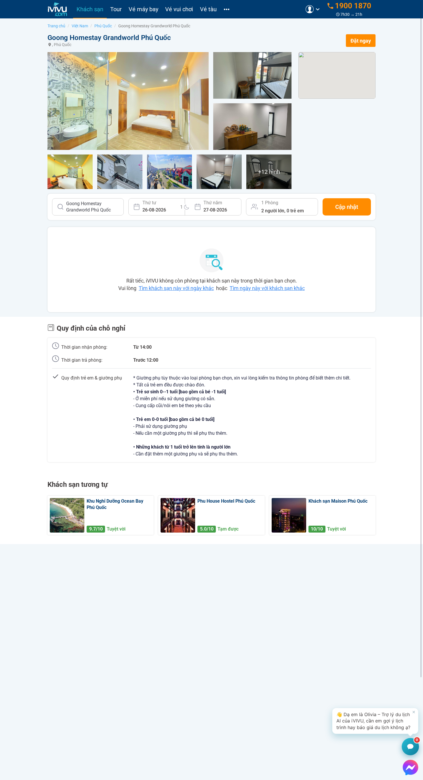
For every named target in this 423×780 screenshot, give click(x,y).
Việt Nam (80, 26)
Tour (116, 9)
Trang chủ (56, 26)
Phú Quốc (103, 26)
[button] (375, 721)
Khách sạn (90, 9)
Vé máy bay (143, 9)
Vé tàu (208, 9)
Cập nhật (346, 206)
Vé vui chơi (179, 9)
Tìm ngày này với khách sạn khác (267, 288)
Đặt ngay (360, 41)
